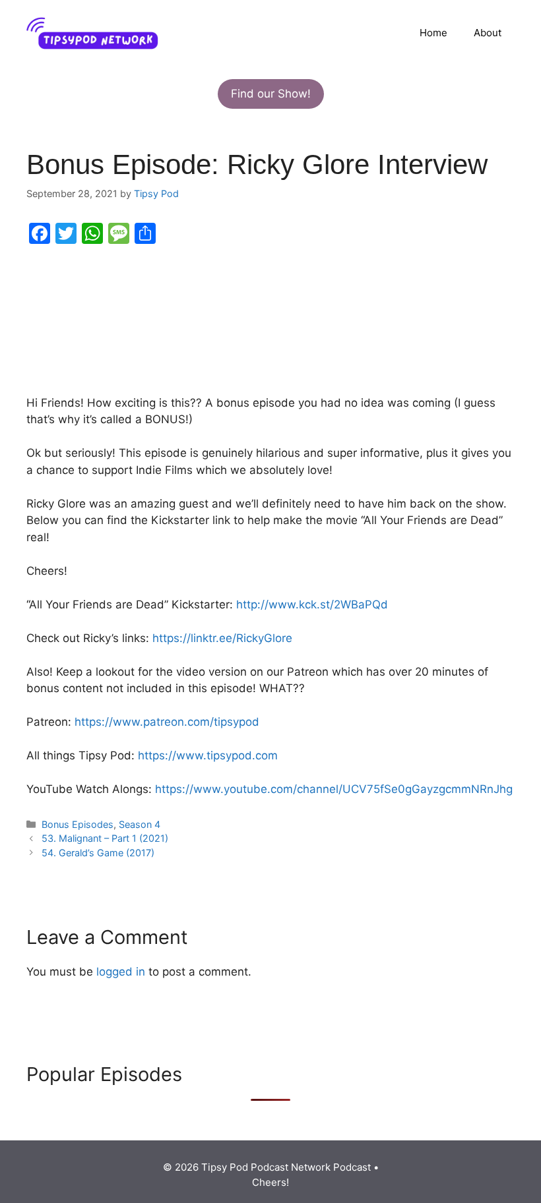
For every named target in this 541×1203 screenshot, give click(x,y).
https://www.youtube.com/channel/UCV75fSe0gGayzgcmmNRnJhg (334, 789)
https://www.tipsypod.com (208, 755)
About (487, 32)
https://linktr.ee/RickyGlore (222, 638)
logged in (120, 971)
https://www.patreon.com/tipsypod (167, 721)
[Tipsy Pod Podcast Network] (92, 32)
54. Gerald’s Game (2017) (98, 852)
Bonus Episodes (77, 824)
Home (433, 32)
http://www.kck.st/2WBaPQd (312, 604)
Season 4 (139, 824)
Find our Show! (271, 93)
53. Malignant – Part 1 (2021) (105, 838)
